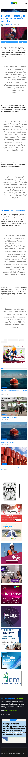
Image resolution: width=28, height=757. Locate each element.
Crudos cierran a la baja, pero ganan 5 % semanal (7, 442)
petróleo (21, 339)
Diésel (9, 339)
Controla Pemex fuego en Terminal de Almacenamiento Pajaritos (9, 417)
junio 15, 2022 (17, 24)
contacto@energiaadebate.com (11, 710)
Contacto (13, 750)
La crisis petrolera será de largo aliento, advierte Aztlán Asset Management (10, 467)
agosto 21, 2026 (5, 394)
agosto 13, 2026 (5, 444)
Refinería (4, 342)
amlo (5, 339)
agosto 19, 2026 (5, 419)
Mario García (9, 24)
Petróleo (4, 387)
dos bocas (15, 339)
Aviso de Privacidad (5, 750)
